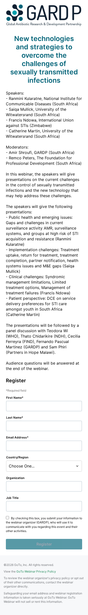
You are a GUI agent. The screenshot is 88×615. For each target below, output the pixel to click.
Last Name (14, 417)
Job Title (12, 498)
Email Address (16, 437)
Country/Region (17, 457)
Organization (15, 478)
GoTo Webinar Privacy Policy (36, 571)
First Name (14, 397)
